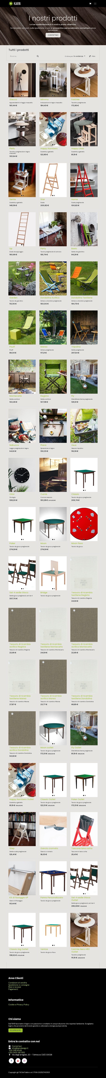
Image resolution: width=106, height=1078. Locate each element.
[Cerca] (38, 56)
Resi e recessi (14, 987)
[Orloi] (22, 475)
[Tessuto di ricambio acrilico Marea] (53, 676)
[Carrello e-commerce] (90, 3)
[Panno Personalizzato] (53, 878)
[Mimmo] (53, 80)
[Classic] (84, 475)
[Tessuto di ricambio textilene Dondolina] (84, 676)
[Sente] (22, 180)
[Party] (53, 229)
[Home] (84, 180)
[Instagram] (24, 1060)
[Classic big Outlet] (22, 930)
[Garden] (22, 278)
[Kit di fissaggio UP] (22, 878)
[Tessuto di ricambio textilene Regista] (84, 573)
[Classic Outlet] (53, 780)
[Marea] (53, 327)
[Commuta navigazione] (95, 3)
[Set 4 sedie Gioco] (22, 573)
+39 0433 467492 (16, 1052)
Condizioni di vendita (17, 982)
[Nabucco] (22, 426)
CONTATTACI (53, 35)
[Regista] (53, 377)
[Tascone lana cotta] (84, 829)
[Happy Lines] (84, 129)
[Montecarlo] (22, 377)
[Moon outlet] (53, 728)
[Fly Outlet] (84, 728)
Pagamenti (13, 989)
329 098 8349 (15, 1050)
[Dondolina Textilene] (84, 278)
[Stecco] (22, 80)
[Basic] (84, 229)
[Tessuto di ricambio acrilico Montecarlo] (84, 625)
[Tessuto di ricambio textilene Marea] (22, 676)
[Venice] (53, 930)
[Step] (22, 829)
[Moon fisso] (84, 524)
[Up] (22, 229)
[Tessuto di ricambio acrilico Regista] (22, 625)
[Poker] (22, 524)
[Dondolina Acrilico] (53, 278)
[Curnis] (53, 475)
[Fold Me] (84, 80)
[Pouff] (22, 327)
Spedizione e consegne (18, 985)
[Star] (53, 180)
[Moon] (53, 524)
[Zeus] (84, 426)
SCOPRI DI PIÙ (15, 1030)
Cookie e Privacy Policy (18, 1004)
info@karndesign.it (20, 1048)
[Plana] (53, 426)
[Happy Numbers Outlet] (22, 780)
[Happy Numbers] (53, 129)
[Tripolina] (84, 327)
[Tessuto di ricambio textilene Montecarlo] (53, 625)
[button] (75, 56)
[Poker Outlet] (84, 780)
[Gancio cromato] (53, 829)
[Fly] (84, 377)
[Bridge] (53, 573)
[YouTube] (18, 1060)
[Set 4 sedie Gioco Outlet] (84, 878)
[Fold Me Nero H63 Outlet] (84, 930)
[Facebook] (11, 1060)
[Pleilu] (22, 129)
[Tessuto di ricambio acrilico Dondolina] (22, 728)
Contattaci (17, 1046)
